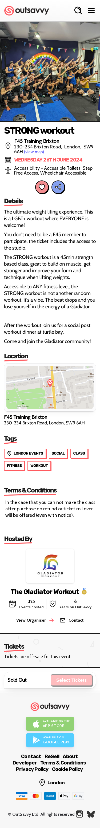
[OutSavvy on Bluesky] (90, 814)
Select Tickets (71, 680)
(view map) (34, 151)
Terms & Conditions (63, 763)
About (70, 756)
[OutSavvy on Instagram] (79, 814)
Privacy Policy (32, 769)
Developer (25, 763)
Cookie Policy (67, 769)
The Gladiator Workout (44, 592)
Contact (31, 756)
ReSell (52, 756)
